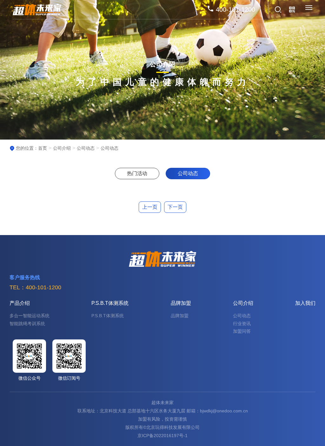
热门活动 (137, 173)
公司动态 (86, 148)
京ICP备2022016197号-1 (162, 435)
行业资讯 (242, 323)
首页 (42, 148)
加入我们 (305, 303)
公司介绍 (62, 148)
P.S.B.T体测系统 (110, 303)
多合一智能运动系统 (30, 315)
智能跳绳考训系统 (27, 323)
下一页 (175, 207)
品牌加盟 (181, 303)
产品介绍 (20, 303)
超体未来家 (162, 402)
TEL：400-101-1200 (35, 287)
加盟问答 (242, 331)
